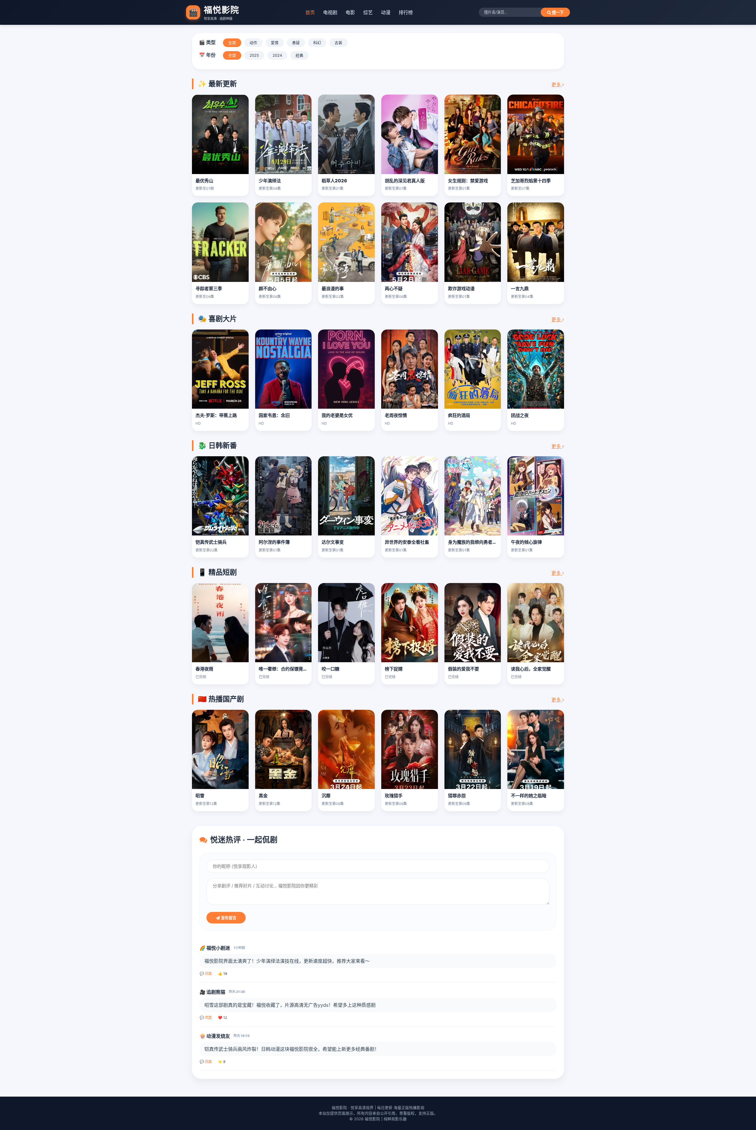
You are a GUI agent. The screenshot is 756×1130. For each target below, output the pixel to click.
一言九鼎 (520, 288)
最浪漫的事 (333, 288)
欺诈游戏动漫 (461, 288)
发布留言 (228, 918)
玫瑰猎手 (394, 795)
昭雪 (199, 795)
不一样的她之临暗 (528, 795)
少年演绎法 (270, 181)
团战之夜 (520, 415)
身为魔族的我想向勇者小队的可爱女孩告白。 (492, 542)
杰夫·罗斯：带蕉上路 (216, 415)
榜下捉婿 (394, 669)
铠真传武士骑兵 (211, 542)
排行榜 (406, 12)
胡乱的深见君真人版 (405, 181)
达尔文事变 (333, 542)
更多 (556, 84)
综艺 (368, 12)
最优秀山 (204, 181)
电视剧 (330, 12)
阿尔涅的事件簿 (274, 542)
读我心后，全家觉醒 (531, 669)
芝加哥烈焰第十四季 (531, 181)
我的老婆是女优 (337, 415)
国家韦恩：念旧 (274, 415)
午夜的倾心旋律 (526, 542)
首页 (310, 12)
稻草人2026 (334, 181)
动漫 (385, 12)
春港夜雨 (204, 669)
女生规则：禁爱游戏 (468, 181)
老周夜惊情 (396, 415)
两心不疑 (394, 288)
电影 (350, 12)
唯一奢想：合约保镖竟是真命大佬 (292, 669)
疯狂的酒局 (459, 415)
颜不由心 (267, 288)
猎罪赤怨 (457, 795)
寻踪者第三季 (208, 288)
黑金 (263, 795)
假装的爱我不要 (463, 669)
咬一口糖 (330, 669)
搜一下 (557, 12)
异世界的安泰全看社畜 (407, 542)
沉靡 (326, 795)
